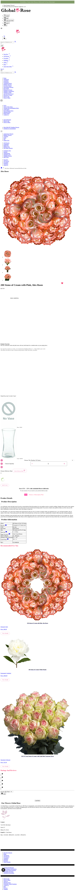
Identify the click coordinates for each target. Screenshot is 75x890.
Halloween (6, 145)
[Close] (2, 46)
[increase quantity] (64, 464)
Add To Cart (4, 485)
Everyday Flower (8, 86)
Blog (5, 886)
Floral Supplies (7, 862)
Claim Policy (7, 109)
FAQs (5, 105)
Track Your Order (9, 20)
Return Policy (7, 113)
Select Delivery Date (19, 471)
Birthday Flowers (8, 84)
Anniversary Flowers (8, 133)
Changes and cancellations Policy (11, 108)
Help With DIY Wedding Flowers (11, 127)
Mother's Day (7, 147)
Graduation (6, 144)
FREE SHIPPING (14, 298)
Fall (4, 139)
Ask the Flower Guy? (9, 94)
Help (7, 18)
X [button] (1, 70)
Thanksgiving (7, 153)
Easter (5, 137)
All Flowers (6, 161)
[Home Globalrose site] (16, 12)
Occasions (6, 162)
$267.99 (2, 288)
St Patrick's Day (7, 150)
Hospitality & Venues (8, 871)
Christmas (6, 136)
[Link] (15, 42)
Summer (5, 152)
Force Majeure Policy (8, 110)
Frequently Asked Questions (10, 884)
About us (6, 881)
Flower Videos (7, 97)
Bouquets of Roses (8, 90)
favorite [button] (62, 283)
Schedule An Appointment (10, 128)
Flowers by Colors (8, 95)
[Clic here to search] (15, 72)
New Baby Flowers (8, 148)
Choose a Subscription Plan (36, 494)
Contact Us (6, 114)
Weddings (6, 163)
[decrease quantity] (32, 464)
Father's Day (6, 140)
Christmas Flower (8, 83)
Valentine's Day (7, 154)
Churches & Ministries (9, 867)
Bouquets (6, 860)
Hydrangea (6, 82)
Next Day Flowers (8, 852)
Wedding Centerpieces (9, 91)
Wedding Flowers (8, 156)
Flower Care (6, 96)
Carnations (6, 80)
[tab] (8, 254)
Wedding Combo (7, 92)
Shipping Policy (7, 112)
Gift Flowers (6, 143)
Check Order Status (8, 106)
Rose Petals (6, 88)
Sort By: (2, 791)
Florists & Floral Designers (10, 870)
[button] (4, 36)
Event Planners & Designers (10, 869)
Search (7, 15)
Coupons (6, 889)
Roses (5, 78)
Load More (37, 800)
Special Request (7, 119)
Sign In (7, 23)
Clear (4, 794)
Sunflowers (6, 79)
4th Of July (6, 157)
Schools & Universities (9, 873)
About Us (6, 165)
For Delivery (15, 6)
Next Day (6, 159)
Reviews (6, 888)
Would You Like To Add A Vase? (8, 396)
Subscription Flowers (8, 87)
